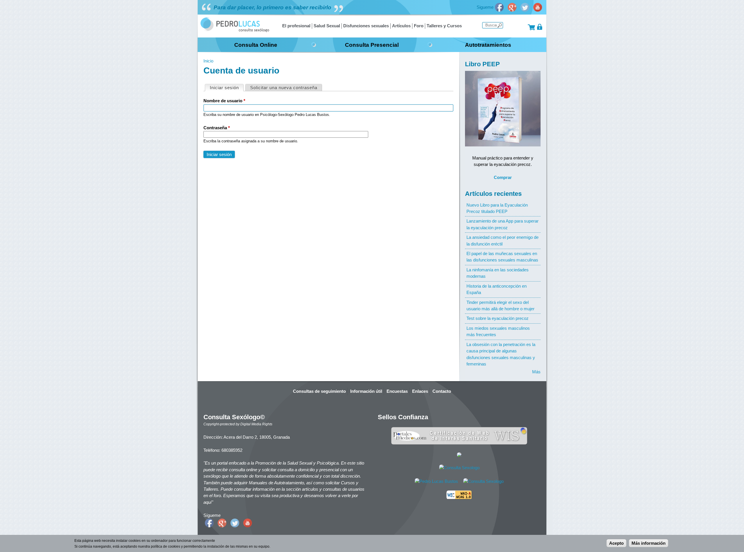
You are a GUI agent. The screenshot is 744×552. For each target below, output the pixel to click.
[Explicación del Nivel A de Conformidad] (459, 497)
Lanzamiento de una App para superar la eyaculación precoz (502, 224)
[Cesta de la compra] (531, 27)
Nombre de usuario (224, 100)
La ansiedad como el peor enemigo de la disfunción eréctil (502, 240)
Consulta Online (255, 45)
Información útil (366, 391)
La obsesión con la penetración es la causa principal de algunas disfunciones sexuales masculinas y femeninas (500, 354)
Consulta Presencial (372, 45)
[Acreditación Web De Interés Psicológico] (459, 455)
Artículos (401, 25)
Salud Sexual (327, 25)
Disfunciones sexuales (366, 25)
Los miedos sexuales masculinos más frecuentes (498, 331)
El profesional (296, 25)
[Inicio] (235, 30)
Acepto (616, 543)
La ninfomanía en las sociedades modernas (497, 273)
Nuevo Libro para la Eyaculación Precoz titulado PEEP (497, 208)
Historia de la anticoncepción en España (496, 289)
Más (536, 371)
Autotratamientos (488, 45)
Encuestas (397, 391)
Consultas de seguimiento (319, 391)
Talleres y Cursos (444, 25)
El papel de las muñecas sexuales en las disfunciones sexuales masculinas (502, 256)
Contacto (441, 391)
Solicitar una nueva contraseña (283, 87)
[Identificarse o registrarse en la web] (539, 27)
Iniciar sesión (226, 87)
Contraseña (216, 127)
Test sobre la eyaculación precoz (497, 318)
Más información (649, 543)
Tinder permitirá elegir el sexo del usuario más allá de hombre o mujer (500, 305)
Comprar (503, 177)
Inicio (208, 60)
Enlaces (420, 391)
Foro (418, 25)
